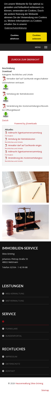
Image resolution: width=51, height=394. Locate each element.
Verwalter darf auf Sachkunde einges (25, 145)
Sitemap (45, 390)
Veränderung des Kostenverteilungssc (25, 158)
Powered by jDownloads (25, 123)
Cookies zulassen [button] (36, 37)
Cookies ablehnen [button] (14, 37)
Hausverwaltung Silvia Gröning (29, 383)
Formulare (9, 136)
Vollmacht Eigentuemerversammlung (25, 132)
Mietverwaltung (15, 300)
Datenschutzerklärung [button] (16, 28)
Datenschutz (13, 363)
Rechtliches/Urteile (16, 321)
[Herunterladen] (5, 87)
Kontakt (10, 371)
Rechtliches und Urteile (14, 142)
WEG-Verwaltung (15, 293)
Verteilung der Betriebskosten (21, 139)
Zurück (5, 120)
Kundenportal (14, 335)
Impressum (11, 356)
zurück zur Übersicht (25, 59)
